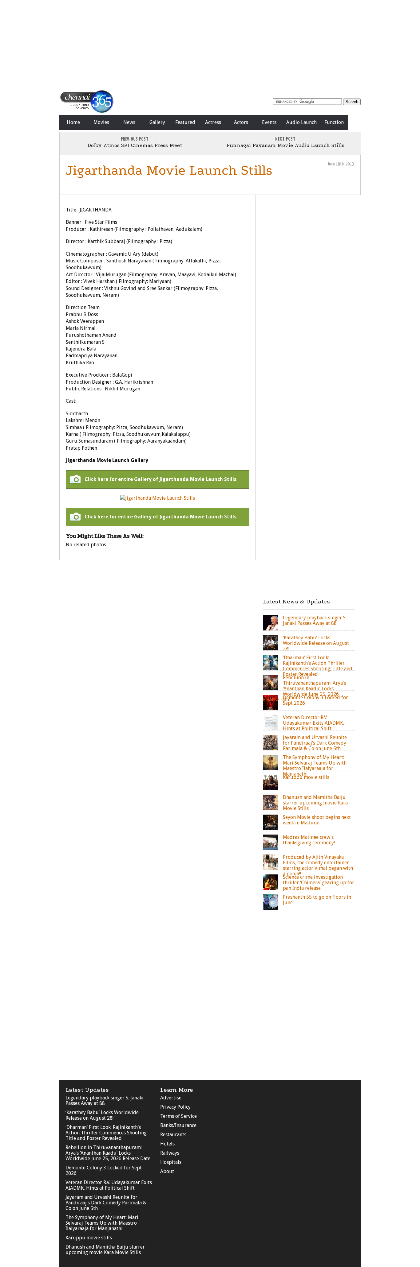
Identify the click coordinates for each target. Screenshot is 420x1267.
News (129, 122)
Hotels (167, 1144)
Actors (241, 122)
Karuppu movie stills (88, 1238)
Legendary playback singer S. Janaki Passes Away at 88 (104, 1100)
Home (73, 122)
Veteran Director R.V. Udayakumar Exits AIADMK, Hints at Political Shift (108, 1185)
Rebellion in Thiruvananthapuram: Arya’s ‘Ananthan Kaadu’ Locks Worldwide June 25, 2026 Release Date (107, 1153)
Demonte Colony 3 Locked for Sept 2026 (103, 1170)
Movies (101, 122)
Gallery (157, 122)
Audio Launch (301, 122)
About (167, 1171)
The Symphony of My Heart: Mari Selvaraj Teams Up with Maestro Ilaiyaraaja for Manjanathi (101, 1223)
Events (269, 122)
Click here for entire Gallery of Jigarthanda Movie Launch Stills (160, 479)
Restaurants (173, 1134)
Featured (185, 122)
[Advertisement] (210, 44)
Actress (213, 122)
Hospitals (170, 1162)
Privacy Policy (175, 1107)
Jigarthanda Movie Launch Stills (169, 170)
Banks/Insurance (178, 1125)
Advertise (170, 1098)
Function (334, 122)
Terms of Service (178, 1116)
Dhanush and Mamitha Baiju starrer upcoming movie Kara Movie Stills (105, 1249)
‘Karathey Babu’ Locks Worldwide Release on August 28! (102, 1115)
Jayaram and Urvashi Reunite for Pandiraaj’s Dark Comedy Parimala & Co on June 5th (105, 1202)
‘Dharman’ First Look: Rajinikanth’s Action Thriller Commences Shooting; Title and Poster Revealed (106, 1132)
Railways (169, 1153)
